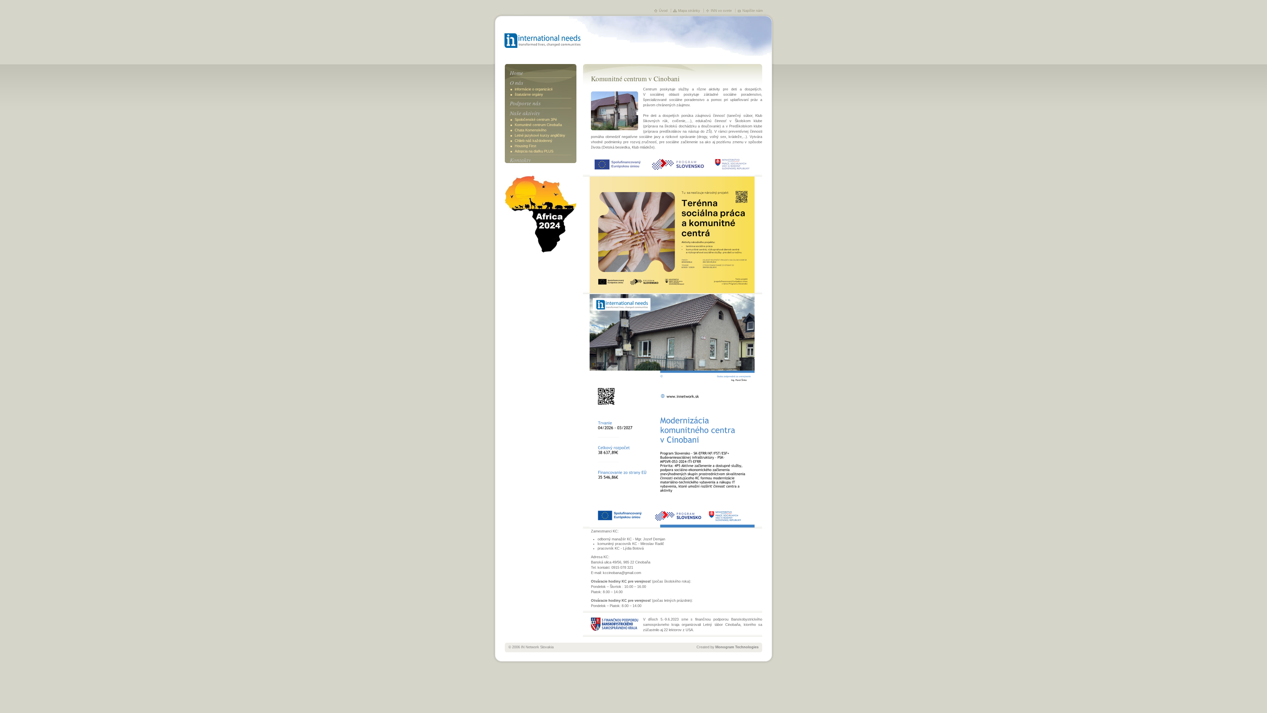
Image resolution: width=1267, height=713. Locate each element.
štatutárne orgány (529, 94)
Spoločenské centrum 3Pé (536, 119)
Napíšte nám (752, 11)
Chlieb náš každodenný (533, 141)
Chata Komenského (530, 130)
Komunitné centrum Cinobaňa (538, 125)
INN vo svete (721, 11)
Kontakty (520, 160)
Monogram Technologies (737, 647)
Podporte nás (525, 103)
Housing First (525, 146)
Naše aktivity (525, 113)
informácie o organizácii (533, 89)
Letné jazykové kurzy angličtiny (540, 135)
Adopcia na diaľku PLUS (534, 151)
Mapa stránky (689, 11)
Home (516, 73)
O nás (516, 82)
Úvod (663, 11)
